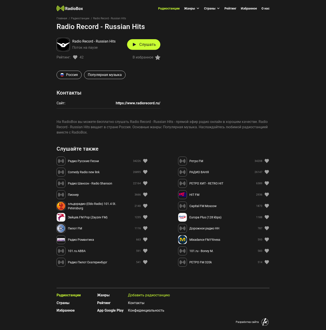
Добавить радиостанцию (149, 295)
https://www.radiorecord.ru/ (138, 103)
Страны (210, 8)
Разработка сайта (247, 322)
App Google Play (110, 310)
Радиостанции (169, 8)
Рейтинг (230, 8)
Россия (72, 75)
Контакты (136, 303)
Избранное (249, 8)
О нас (265, 8)
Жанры (189, 8)
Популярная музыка (105, 75)
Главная (62, 18)
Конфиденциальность (146, 310)
